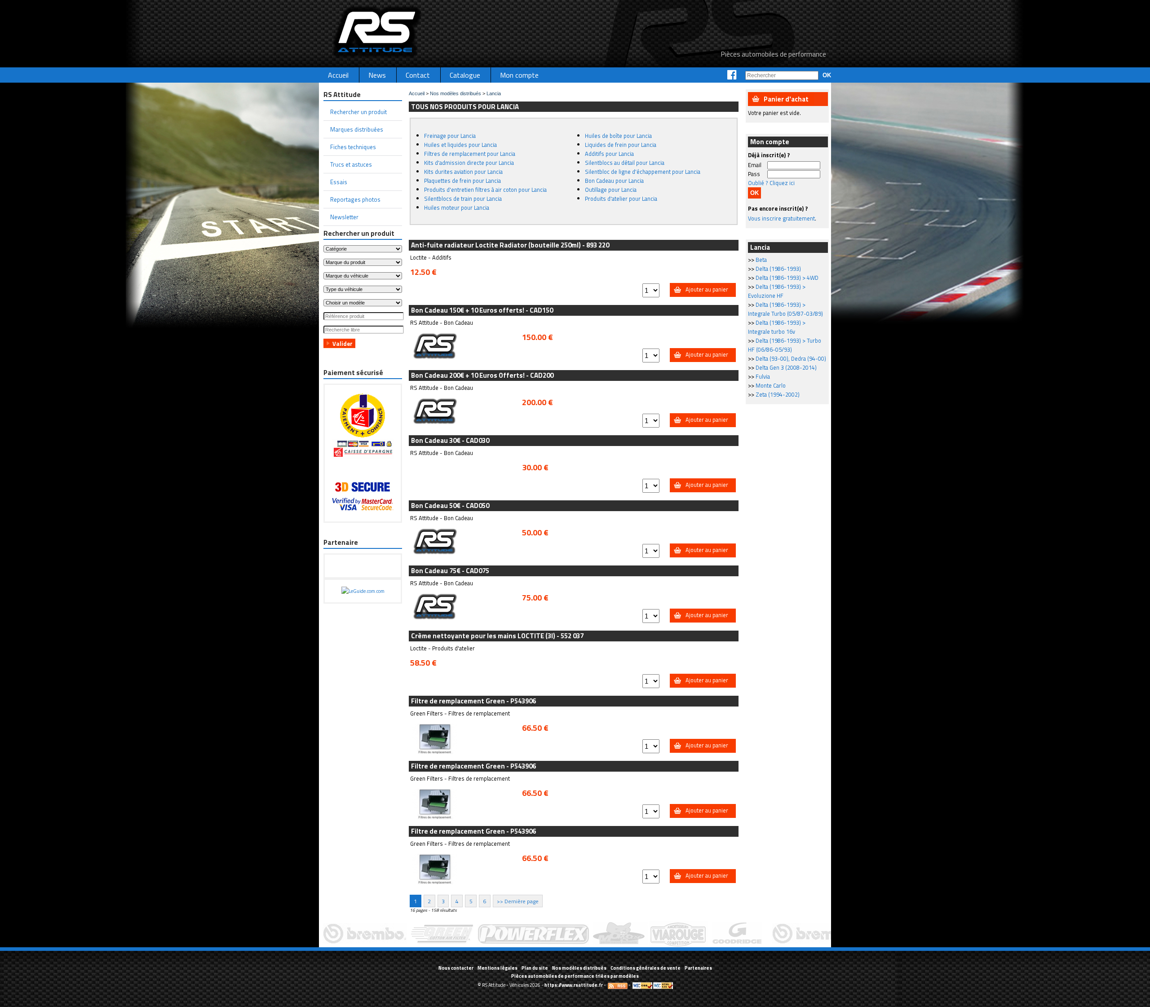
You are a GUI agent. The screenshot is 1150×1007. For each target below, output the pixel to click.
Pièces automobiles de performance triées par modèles (575, 976)
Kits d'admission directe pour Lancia (469, 162)
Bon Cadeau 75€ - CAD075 (450, 570)
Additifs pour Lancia (609, 153)
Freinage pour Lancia (450, 135)
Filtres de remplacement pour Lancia (469, 153)
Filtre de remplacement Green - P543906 (473, 701)
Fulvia (763, 376)
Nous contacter (455, 968)
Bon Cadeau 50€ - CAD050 (450, 505)
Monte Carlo (771, 385)
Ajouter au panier (707, 289)
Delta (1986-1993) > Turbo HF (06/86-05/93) (784, 345)
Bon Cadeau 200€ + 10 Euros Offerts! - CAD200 (482, 375)
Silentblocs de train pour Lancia (463, 198)
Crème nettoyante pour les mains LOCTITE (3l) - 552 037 (497, 636)
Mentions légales (498, 968)
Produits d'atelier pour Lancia (621, 198)
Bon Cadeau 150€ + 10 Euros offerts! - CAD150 (482, 310)
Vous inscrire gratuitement (781, 218)
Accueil (417, 93)
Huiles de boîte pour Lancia (618, 135)
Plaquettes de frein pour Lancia (462, 180)
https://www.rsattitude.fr (573, 985)
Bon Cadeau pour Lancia (614, 180)
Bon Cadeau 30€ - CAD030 (450, 440)
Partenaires (698, 968)
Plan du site (535, 968)
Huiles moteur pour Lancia (456, 207)
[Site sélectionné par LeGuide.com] (363, 591)
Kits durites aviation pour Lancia (463, 171)
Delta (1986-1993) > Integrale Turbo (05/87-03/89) (785, 309)
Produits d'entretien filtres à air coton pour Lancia (485, 189)
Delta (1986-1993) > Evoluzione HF (776, 291)
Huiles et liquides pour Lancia (460, 144)
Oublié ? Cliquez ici (771, 182)
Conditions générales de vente (645, 968)
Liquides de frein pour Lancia (620, 144)
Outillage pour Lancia (611, 189)
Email (754, 164)
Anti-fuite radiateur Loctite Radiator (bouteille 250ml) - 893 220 (510, 245)
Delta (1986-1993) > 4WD (787, 277)
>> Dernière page (518, 901)
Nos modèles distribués (455, 93)
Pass (754, 173)
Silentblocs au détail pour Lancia (624, 162)
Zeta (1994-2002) (778, 394)
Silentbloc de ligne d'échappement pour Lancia (642, 171)
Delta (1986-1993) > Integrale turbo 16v (776, 327)
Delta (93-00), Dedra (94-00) (791, 358)
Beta (761, 259)
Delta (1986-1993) (778, 268)
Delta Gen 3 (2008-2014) (786, 367)
